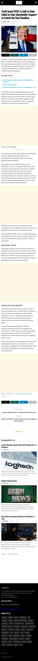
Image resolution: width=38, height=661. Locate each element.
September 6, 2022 (17, 21)
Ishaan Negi (5, 521)
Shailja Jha (5, 449)
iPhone (17, 632)
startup (28, 638)
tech (10, 641)
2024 (16, 617)
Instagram (30, 629)
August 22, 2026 (13, 483)
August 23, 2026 (13, 449)
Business (4, 623)
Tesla (23, 641)
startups (4, 641)
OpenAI (29, 635)
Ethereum (24, 626)
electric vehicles (7, 626)
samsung (4, 638)
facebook (32, 626)
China (11, 623)
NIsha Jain (6, 21)
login (6, 554)
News (7, 8)
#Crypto (4, 617)
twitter (16, 645)
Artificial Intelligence (20, 620)
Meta (10, 635)
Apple (10, 620)
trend (3, 645)
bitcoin (31, 620)
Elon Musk (17, 626)
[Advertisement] (19, 125)
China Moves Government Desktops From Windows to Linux (19, 87)
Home (2, 8)
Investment (5, 632)
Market (27, 632)
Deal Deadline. (9, 394)
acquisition (23, 617)
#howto (11, 617)
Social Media (13, 638)
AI (28, 617)
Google (17, 629)
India (23, 629)
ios (11, 632)
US (21, 645)
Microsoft (16, 635)
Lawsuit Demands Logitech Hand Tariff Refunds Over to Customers (18, 81)
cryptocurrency (19, 623)
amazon (4, 620)
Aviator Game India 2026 (10, 609)
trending (9, 645)
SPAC (3, 396)
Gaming (11, 629)
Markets (4, 635)
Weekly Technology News (10, 85)
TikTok (29, 641)
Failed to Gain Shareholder (23, 394)
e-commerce (29, 623)
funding (4, 629)
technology (17, 641)
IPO (22, 632)
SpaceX (21, 638)
